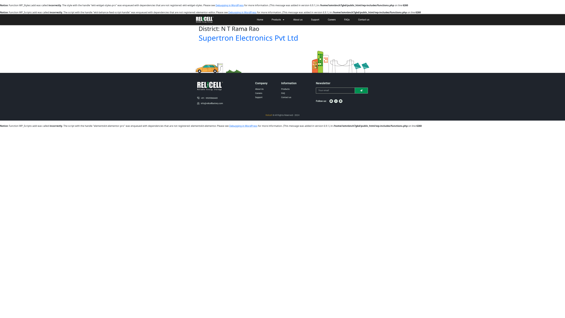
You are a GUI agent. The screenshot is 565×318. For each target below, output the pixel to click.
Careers (332, 19)
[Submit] (361, 90)
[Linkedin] (340, 101)
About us (298, 19)
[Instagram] (336, 101)
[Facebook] (331, 101)
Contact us (363, 19)
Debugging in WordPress (230, 5)
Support (315, 19)
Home (260, 19)
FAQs (347, 19)
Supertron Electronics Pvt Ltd (248, 38)
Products (276, 19)
